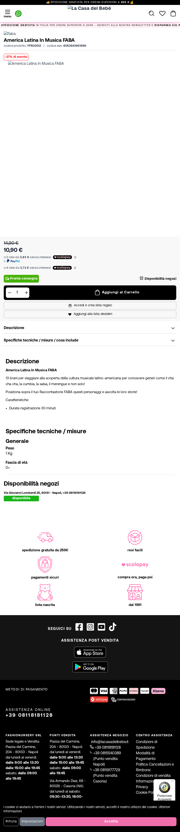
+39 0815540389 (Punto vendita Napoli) (107, 759)
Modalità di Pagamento (146, 756)
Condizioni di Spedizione (146, 745)
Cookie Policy (147, 793)
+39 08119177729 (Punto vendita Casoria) (106, 775)
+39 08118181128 (29, 715)
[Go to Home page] (90, 16)
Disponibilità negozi (160, 279)
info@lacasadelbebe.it (109, 742)
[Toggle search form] (151, 13)
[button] (90, 143)
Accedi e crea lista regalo (93, 305)
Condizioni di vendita (153, 776)
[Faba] (10, 34)
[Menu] (172, 782)
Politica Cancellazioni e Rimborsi (155, 767)
